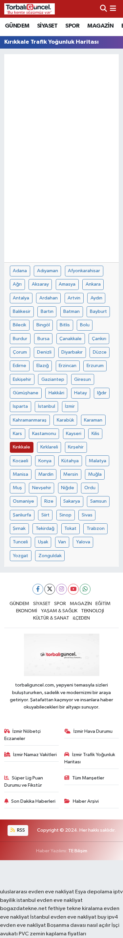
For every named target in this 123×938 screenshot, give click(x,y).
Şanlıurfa (22, 515)
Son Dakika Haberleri (33, 801)
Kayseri (73, 433)
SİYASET (47, 26)
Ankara (93, 284)
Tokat (70, 528)
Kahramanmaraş (30, 420)
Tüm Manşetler (88, 777)
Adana (20, 270)
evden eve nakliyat (23, 925)
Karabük (65, 420)
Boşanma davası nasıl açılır (79, 925)
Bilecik (19, 324)
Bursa (43, 338)
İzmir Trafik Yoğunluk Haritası (89, 758)
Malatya (97, 460)
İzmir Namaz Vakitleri (35, 754)
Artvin (74, 297)
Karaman (93, 420)
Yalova (83, 541)
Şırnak (19, 528)
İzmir (70, 406)
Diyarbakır (72, 352)
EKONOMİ (26, 610)
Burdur (20, 338)
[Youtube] (73, 589)
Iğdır (102, 392)
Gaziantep (52, 379)
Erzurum (95, 365)
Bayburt (98, 311)
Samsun (98, 501)
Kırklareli (49, 447)
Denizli (44, 352)
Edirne (19, 365)
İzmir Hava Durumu (93, 731)
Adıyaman (47, 270)
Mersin (70, 474)
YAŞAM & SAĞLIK (59, 610)
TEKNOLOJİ (92, 610)
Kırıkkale (21, 447)
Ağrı (17, 284)
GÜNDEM (17, 26)
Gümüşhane (25, 392)
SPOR (72, 26)
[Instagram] (61, 589)
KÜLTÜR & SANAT (51, 618)
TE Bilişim (77, 850)
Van (62, 541)
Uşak (43, 541)
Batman (71, 311)
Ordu (89, 487)
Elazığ (42, 365)
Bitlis (65, 324)
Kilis (95, 433)
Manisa (20, 474)
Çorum (20, 352)
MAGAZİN (100, 26)
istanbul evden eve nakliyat (49, 900)
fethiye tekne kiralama (75, 908)
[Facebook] (37, 589)
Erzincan (67, 365)
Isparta (20, 406)
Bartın (47, 311)
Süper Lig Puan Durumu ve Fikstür (23, 781)
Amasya (67, 284)
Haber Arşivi (86, 801)
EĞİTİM (103, 603)
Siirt (45, 515)
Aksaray (40, 284)
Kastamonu (44, 433)
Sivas (87, 515)
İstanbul (46, 406)
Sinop (65, 515)
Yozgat (20, 555)
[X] (49, 589)
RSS (20, 830)
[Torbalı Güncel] (29, 8)
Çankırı (99, 338)
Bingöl (43, 324)
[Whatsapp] (85, 589)
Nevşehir (41, 487)
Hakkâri (56, 392)
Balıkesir (22, 311)
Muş (17, 487)
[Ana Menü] (113, 8)
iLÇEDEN (81, 618)
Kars (17, 433)
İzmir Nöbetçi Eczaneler (22, 735)
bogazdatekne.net (24, 908)
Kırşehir (76, 447)
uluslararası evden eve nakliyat (37, 892)
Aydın (96, 297)
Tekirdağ (45, 528)
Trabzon (96, 528)
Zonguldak (50, 555)
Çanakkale (70, 338)
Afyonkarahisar (84, 270)
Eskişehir (22, 379)
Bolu (85, 324)
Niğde (67, 487)
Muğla (95, 474)
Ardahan (48, 297)
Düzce (100, 352)
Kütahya (70, 460)
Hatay (80, 392)
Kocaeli (20, 460)
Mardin (45, 474)
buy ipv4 (107, 917)
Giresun (82, 379)
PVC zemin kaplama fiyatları (52, 934)
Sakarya (71, 501)
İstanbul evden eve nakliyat (63, 917)
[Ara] (103, 8)
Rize (48, 501)
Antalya (21, 297)
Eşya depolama (93, 892)
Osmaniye (23, 501)
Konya (44, 460)
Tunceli (20, 541)
